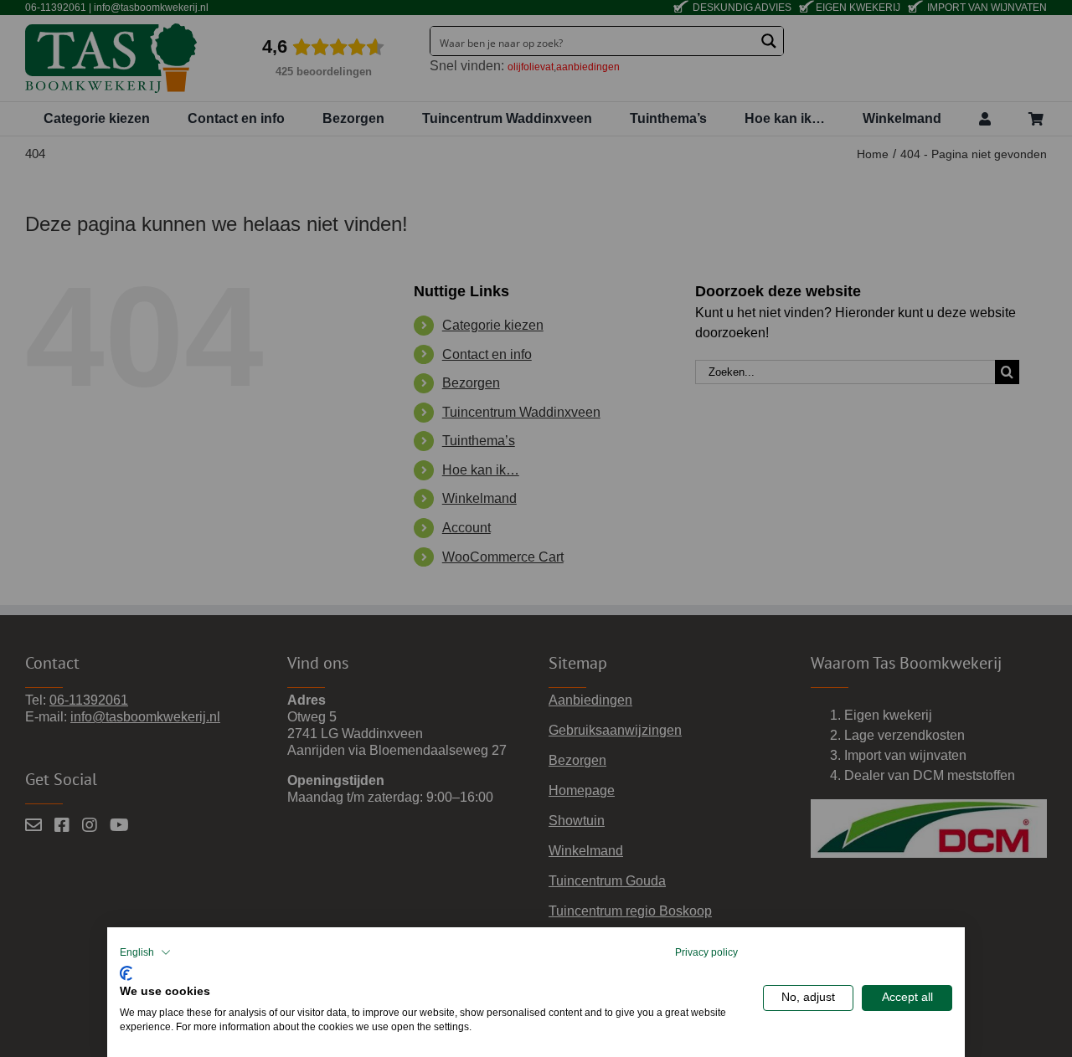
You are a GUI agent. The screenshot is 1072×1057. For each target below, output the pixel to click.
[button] (145, 952)
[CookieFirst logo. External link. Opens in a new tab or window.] (126, 971)
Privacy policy (706, 952)
